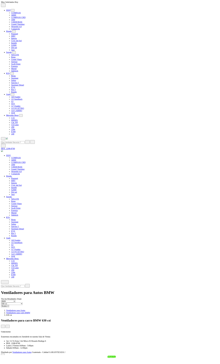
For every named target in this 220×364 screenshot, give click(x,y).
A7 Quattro (15, 106)
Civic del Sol (16, 41)
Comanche (15, 29)
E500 (13, 132)
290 (12, 127)
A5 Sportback (16, 99)
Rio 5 (13, 90)
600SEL (14, 120)
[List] (8, 326)
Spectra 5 (15, 83)
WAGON (15, 55)
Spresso (14, 62)
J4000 (13, 15)
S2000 (13, 45)
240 (12, 134)
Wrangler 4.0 (16, 26)
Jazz (13, 50)
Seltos (13, 80)
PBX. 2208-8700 (8, 148)
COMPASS (16, 13)
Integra (14, 38)
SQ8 (13, 113)
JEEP (8, 10)
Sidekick (14, 71)
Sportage (14, 78)
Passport (14, 34)
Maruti (14, 69)
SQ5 (13, 104)
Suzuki (9, 52)
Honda (9, 31)
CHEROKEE (16, 22)
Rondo (14, 92)
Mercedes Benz (12, 115)
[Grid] (3, 326)
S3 (12, 101)
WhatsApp (111, 357)
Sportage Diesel (17, 85)
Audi (8, 94)
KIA (8, 73)
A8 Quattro (15, 97)
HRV (13, 36)
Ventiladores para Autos (15, 310)
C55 (13, 118)
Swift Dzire (15, 64)
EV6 (13, 87)
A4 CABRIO (16, 111)
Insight (14, 43)
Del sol (14, 47)
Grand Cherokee (18, 24)
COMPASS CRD (18, 17)
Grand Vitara (16, 59)
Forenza (14, 66)
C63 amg (15, 125)
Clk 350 (14, 122)
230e (13, 129)
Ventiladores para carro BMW (18, 313)
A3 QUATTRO (17, 108)
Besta (13, 76)
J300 (13, 20)
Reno (13, 57)
